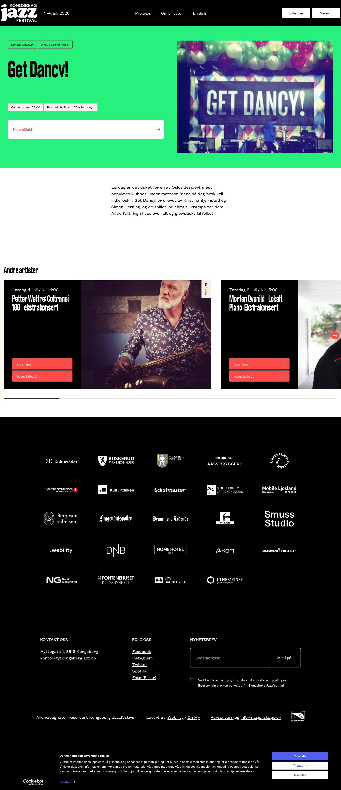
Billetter (296, 12)
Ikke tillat (300, 775)
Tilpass (298, 765)
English (199, 13)
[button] (31, 398)
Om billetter (172, 13)
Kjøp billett (23, 129)
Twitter (139, 664)
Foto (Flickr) (144, 677)
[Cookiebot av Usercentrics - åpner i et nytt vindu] (33, 782)
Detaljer (65, 782)
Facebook (141, 651)
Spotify (139, 671)
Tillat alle (300, 756)
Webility (176, 717)
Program (143, 13)
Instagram (142, 658)
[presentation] (6, 335)
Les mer (24, 364)
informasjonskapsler (261, 717)
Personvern (222, 717)
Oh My (193, 717)
